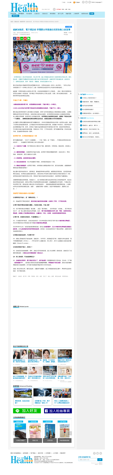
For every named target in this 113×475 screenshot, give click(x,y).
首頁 (12, 21)
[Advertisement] (27, 290)
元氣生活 (45, 13)
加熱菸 (20, 276)
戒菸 (41, 276)
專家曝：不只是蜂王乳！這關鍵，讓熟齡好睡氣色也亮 (49, 361)
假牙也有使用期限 (88, 105)
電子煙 (24, 276)
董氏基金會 (58, 276)
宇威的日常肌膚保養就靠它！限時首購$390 (35, 377)
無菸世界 (22, 21)
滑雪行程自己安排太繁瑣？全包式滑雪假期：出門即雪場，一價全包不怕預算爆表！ (49, 377)
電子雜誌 (33, 453)
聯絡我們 (62, 453)
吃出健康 (29, 13)
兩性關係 (52, 13)
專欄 (91, 13)
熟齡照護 (68, 13)
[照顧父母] (35, 431)
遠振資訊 (100, 464)
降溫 (69, 9)
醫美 (63, 9)
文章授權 (48, 453)
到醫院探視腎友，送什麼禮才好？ (92, 113)
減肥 (66, 9)
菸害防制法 (65, 276)
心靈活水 (37, 13)
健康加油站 (84, 13)
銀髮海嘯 (33, 421)
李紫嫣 (33, 276)
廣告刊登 (40, 453)
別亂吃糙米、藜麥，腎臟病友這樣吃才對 (94, 101)
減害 (52, 276)
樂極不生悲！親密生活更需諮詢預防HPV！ (64, 361)
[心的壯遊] (50, 431)
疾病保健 (13, 13)
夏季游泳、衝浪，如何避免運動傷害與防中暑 (95, 133)
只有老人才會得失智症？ (90, 98)
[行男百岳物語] (20, 431)
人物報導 (76, 13)
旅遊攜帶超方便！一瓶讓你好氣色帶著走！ (35, 361)
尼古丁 (45, 276)
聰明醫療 (21, 13)
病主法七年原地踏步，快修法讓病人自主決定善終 (97, 137)
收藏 (66, 34)
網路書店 (15, 16)
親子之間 (60, 13)
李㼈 (29, 276)
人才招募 (55, 453)
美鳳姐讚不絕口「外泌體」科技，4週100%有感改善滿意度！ (65, 377)
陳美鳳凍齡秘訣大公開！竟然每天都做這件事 (20, 361)
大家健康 (24, 7)
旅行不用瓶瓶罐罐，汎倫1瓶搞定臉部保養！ (20, 377)
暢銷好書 (19, 421)
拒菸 (37, 276)
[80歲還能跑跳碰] (64, 431)
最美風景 (48, 421)
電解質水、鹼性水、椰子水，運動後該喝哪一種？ (97, 125)
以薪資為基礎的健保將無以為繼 (91, 121)
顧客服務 (25, 453)
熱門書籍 (63, 421)
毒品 (49, 276)
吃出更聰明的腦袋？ (88, 109)
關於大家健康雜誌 (16, 453)
